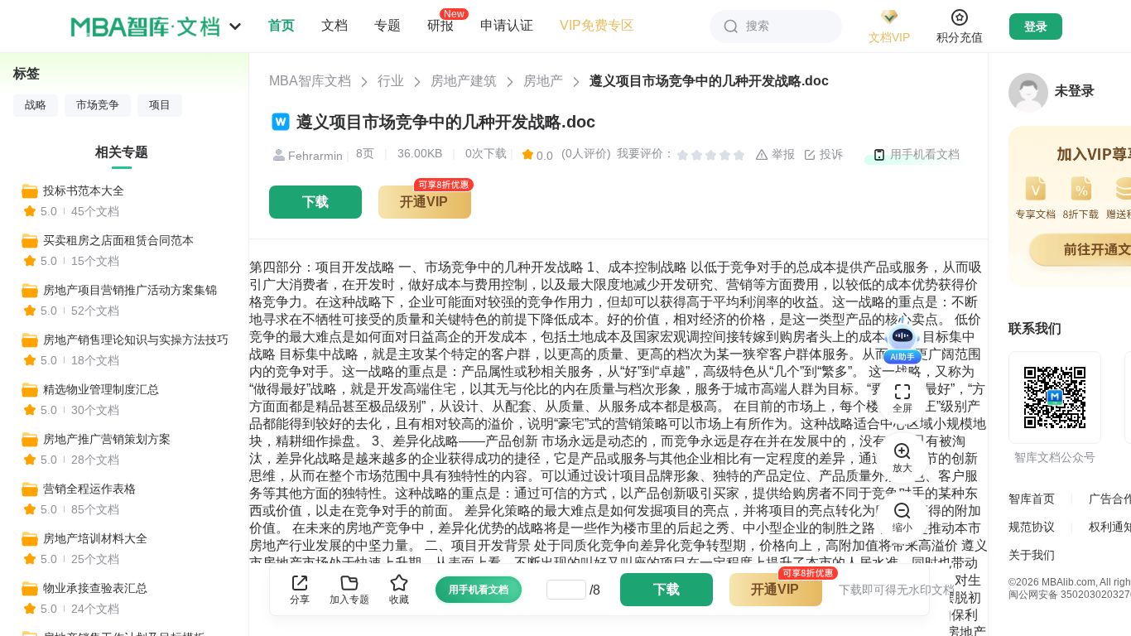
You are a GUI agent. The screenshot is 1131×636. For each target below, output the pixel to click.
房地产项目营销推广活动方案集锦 (130, 289)
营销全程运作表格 (89, 488)
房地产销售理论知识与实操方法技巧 (136, 339)
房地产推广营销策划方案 (107, 439)
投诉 (829, 154)
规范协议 (1031, 526)
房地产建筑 (464, 81)
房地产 (543, 81)
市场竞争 (97, 105)
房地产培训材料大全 (95, 538)
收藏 (399, 599)
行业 (391, 81)
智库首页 (1031, 498)
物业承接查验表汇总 (95, 588)
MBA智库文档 (310, 81)
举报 (781, 154)
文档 (334, 25)
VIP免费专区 (597, 25)
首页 (281, 25)
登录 (1035, 26)
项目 (160, 105)
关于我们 (1031, 554)
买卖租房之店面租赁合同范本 (118, 240)
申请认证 (506, 25)
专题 (387, 25)
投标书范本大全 (83, 190)
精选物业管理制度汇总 (101, 389)
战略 (35, 105)
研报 (440, 24)
